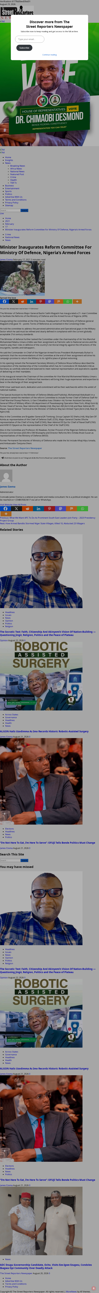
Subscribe (24, 47)
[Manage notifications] (94, 1288)
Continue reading (49, 54)
